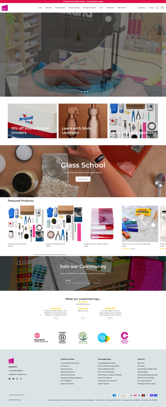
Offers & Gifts (121, 7)
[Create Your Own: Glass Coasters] (102, 224)
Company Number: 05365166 (131, 400)
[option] (83, 55)
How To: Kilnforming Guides (108, 366)
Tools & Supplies (60, 7)
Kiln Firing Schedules (106, 372)
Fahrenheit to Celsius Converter (110, 375)
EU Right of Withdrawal (113, 400)
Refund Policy (100, 400)
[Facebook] (9, 378)
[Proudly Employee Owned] (83, 337)
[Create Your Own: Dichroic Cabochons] (140, 224)
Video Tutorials (103, 384)
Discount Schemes (68, 375)
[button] (78, 91)
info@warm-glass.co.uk (17, 374)
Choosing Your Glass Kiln (107, 381)
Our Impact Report (145, 381)
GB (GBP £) (141, 8)
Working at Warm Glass (146, 384)
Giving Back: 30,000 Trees (147, 369)
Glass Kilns (48, 7)
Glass (40, 7)
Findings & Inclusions (89, 7)
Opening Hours (66, 369)
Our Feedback (66, 381)
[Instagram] (17, 378)
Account (151, 7)
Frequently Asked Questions (71, 378)
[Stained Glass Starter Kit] (26, 224)
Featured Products (21, 200)
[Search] (158, 8)
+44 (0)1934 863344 (16, 370)
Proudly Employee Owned (147, 375)
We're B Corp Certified (146, 378)
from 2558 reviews (83, 304)
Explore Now (83, 179)
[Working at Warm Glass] (104, 337)
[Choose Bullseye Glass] (41, 338)
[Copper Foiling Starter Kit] (64, 224)
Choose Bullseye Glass (106, 369)
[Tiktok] (21, 378)
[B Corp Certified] (62, 338)
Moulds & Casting (74, 7)
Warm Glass (17, 400)
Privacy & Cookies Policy (69, 400)
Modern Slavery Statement (86, 400)
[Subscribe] (99, 280)
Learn (101, 7)
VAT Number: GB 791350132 (149, 400)
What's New (110, 7)
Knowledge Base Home (107, 363)
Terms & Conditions (54, 400)
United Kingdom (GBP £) (16, 395)
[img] (83, 302)
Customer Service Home (70, 363)
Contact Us (65, 366)
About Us (141, 363)
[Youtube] (13, 378)
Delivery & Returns (68, 372)
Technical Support (105, 378)
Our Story (141, 366)
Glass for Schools (67, 384)
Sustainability (143, 372)
